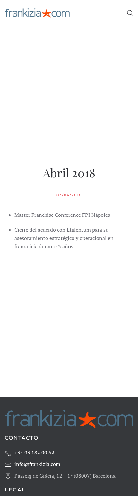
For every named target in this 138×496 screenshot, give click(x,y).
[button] (130, 13)
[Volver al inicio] (37, 13)
